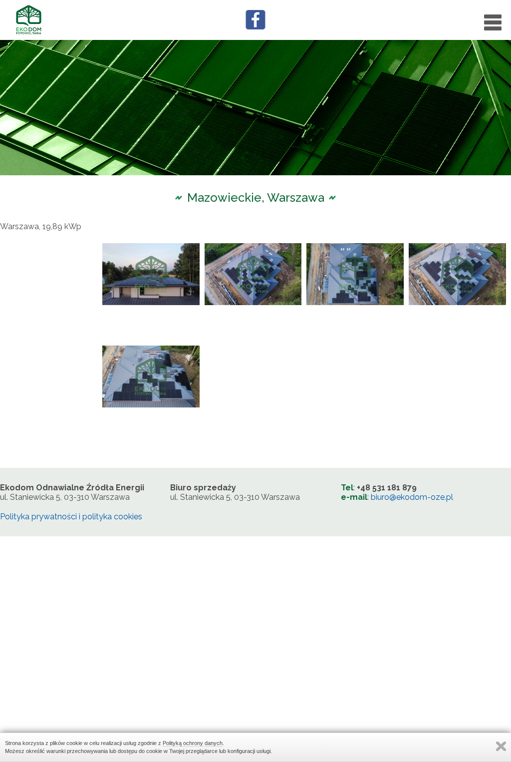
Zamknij (501, 746)
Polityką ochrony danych (193, 743)
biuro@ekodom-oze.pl (412, 497)
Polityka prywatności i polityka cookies (71, 516)
